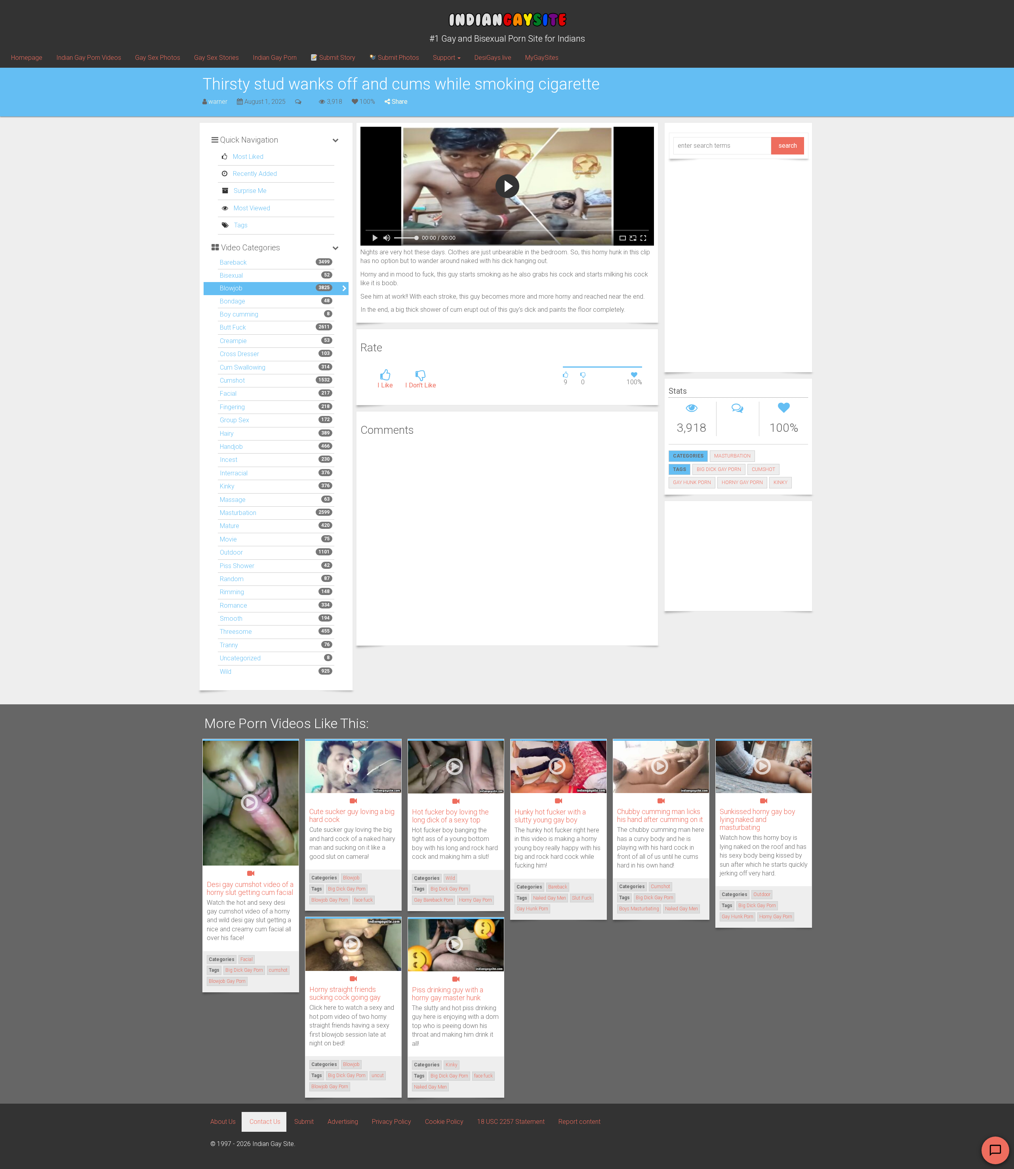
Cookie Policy (444, 1121)
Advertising (343, 1121)
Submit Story (336, 57)
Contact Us (265, 1121)
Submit (304, 1121)
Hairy (227, 433)
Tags (240, 225)
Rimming (232, 592)
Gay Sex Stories (216, 57)
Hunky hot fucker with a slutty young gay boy (550, 816)
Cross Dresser (239, 354)
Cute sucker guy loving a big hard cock (352, 815)
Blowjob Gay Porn (227, 981)
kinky (780, 482)
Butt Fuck (233, 327)
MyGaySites (541, 57)
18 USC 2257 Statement (511, 1121)
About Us (223, 1121)
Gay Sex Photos (157, 57)
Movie (228, 539)
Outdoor (231, 552)
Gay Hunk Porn (692, 482)
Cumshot (232, 380)
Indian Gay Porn (275, 57)
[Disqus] (507, 540)
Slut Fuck (582, 898)
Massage (233, 499)
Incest (228, 459)
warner (217, 101)
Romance (233, 605)
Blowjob (231, 288)
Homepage (26, 57)
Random (232, 579)
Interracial (234, 473)
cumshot (763, 469)
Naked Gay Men (549, 898)
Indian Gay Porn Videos (88, 57)
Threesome (236, 631)
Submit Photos (397, 57)
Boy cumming (239, 314)
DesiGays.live (493, 57)
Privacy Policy (391, 1121)
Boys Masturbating (639, 909)
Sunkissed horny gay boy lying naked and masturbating (757, 819)
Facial (228, 393)
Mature (229, 526)
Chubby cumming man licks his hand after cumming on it (660, 815)
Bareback (233, 262)
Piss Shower (237, 566)
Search (787, 145)
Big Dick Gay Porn (719, 469)
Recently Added (254, 173)
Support (445, 57)
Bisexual (231, 275)
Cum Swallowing (242, 367)
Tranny (229, 645)
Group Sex (234, 420)
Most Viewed (251, 208)
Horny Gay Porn (742, 482)
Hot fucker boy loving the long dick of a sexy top (450, 816)
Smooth (231, 618)
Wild (225, 671)
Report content (579, 1121)
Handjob (231, 446)
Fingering (232, 407)
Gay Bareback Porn (433, 900)
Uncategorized (240, 658)
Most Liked (247, 156)
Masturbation (238, 513)
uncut (378, 1075)
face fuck (363, 900)
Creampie (233, 341)
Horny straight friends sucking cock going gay (345, 993)
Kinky (227, 486)
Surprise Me (249, 191)
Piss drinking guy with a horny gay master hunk (447, 994)
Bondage (232, 301)
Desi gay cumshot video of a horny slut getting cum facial (250, 888)
